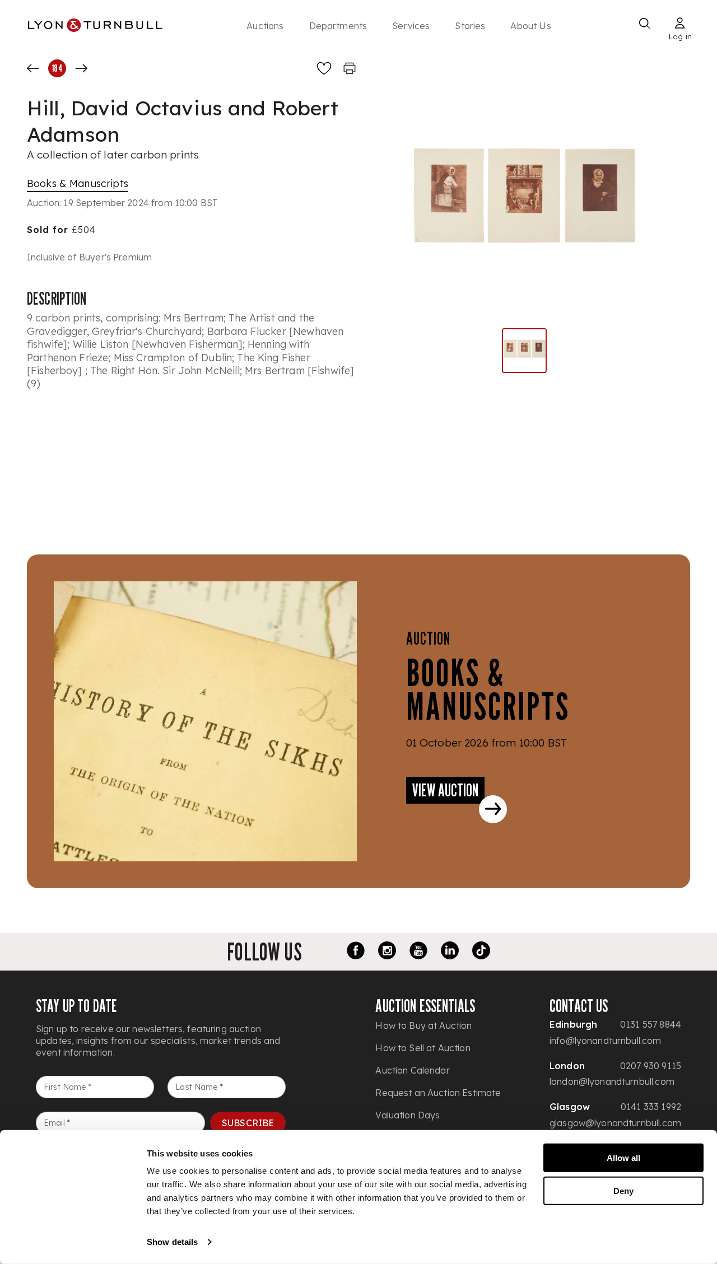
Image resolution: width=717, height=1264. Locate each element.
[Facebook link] (356, 952)
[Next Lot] (81, 68)
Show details (172, 1242)
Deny (623, 1190)
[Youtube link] (418, 952)
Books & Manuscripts (77, 183)
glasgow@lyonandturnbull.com (615, 1122)
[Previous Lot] (33, 68)
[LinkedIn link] (450, 952)
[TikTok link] (481, 952)
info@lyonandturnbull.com (606, 1040)
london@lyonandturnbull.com (612, 1081)
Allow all (623, 1158)
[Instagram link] (387, 952)
